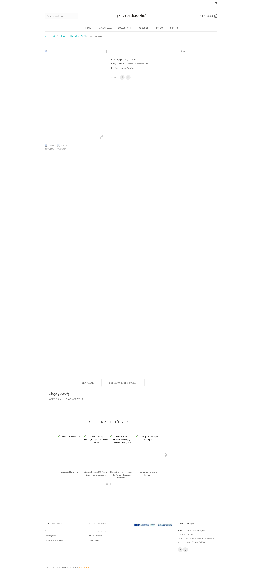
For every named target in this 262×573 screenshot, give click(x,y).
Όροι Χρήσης (94, 540)
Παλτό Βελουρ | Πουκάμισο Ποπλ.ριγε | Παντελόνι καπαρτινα (122, 475)
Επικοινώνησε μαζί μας (98, 530)
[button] (107, 484)
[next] (110, 258)
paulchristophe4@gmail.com (199, 538)
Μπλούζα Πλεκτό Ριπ (70, 472)
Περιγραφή (88, 383)
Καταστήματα (50, 535)
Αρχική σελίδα (50, 36)
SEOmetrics (85, 567)
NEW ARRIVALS (104, 28)
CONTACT (175, 28)
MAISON (160, 28)
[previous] (41, 258)
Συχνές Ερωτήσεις (96, 535)
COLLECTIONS (125, 28)
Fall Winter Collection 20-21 (72, 36)
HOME (88, 28)
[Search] (72, 16)
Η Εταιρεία (49, 530)
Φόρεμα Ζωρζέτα (126, 68)
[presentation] (52, 455)
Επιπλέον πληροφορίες (123, 383)
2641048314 (187, 534)
